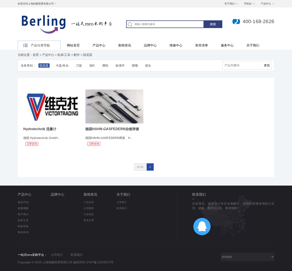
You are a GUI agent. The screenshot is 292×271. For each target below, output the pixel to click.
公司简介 (122, 202)
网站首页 (73, 45)
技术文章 (89, 220)
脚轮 (105, 65)
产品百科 (89, 202)
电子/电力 (23, 214)
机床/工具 (64, 55)
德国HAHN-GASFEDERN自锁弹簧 (112, 129)
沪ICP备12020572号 (100, 262)
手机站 (248, 3)
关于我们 (229, 3)
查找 (267, 65)
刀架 (79, 65)
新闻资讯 (124, 45)
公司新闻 (89, 208)
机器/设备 (23, 226)
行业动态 (89, 214)
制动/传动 (23, 232)
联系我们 (122, 208)
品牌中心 (150, 45)
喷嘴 (135, 65)
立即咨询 (32, 143)
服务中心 (227, 45)
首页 (36, 55)
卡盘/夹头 (62, 65)
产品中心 (266, 3)
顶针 (92, 65)
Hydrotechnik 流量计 (39, 129)
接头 (148, 65)
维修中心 (176, 45)
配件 (77, 55)
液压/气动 (23, 202)
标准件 (120, 65)
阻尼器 (87, 55)
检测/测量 (23, 208)
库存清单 (201, 45)
